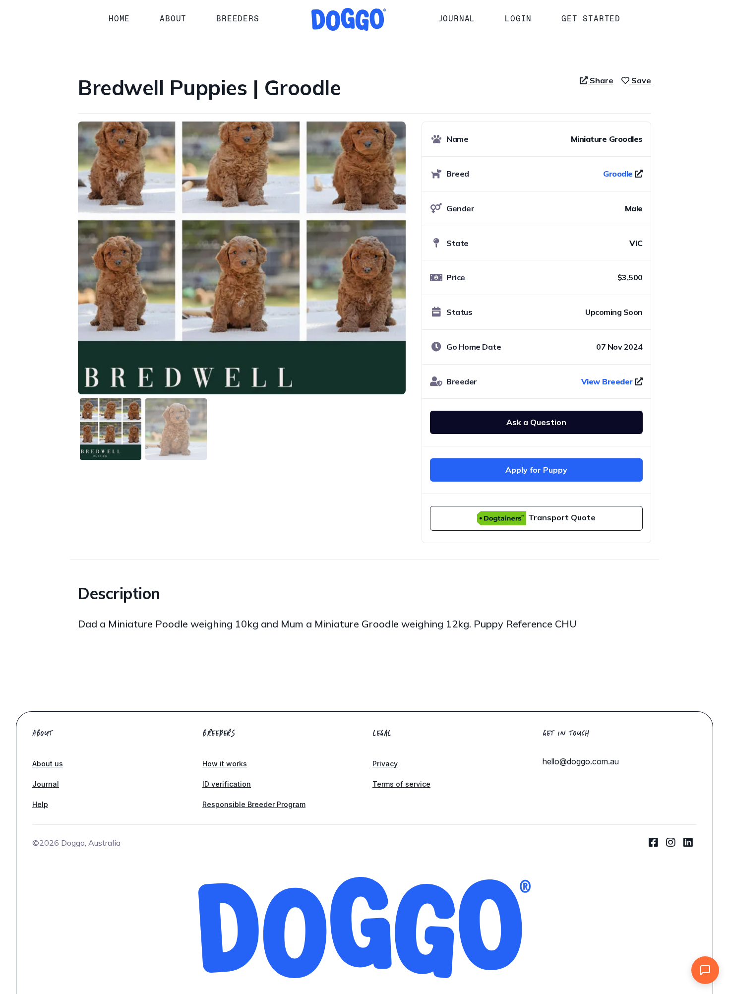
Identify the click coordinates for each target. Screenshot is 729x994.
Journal (457, 18)
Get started (590, 18)
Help (40, 804)
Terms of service (401, 784)
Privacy (385, 763)
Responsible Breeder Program (253, 804)
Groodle (618, 174)
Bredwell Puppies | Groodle (209, 87)
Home (119, 18)
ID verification (226, 784)
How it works (224, 763)
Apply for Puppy (536, 470)
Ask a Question (536, 422)
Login (518, 18)
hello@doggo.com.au (581, 761)
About (173, 18)
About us (47, 763)
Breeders (237, 18)
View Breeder (607, 381)
